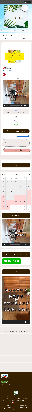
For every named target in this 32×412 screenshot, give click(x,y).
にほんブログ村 (5, 378)
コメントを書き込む (16, 150)
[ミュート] (25, 105)
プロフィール (24, 396)
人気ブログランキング (6, 384)
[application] (16, 93)
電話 (8, 405)
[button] (16, 93)
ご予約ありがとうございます (24, 401)
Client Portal (23, 405)
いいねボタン (8, 398)
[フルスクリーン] (27, 105)
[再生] (4, 105)
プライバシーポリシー (23, 398)
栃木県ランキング (7, 70)
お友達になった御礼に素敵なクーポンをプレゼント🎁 (8, 402)
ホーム (8, 396)
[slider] (15, 105)
